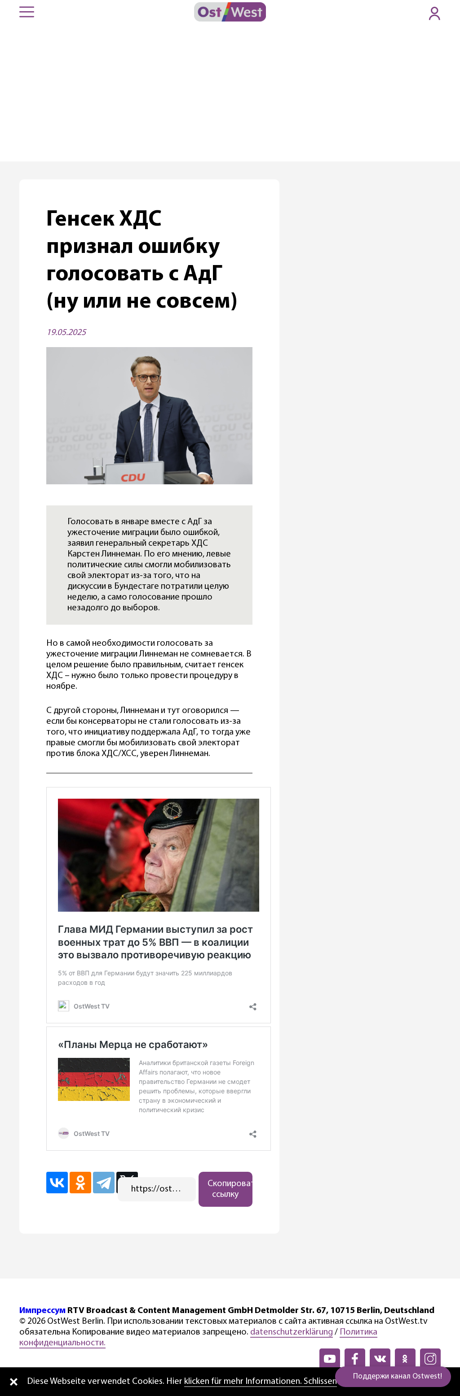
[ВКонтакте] (57, 1182)
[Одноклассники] (80, 1182)
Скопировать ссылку (230, 1189)
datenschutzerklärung (291, 1332)
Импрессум (42, 1310)
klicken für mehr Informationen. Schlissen (260, 1381)
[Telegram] (104, 1182)
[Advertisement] (230, 94)
